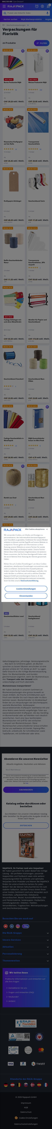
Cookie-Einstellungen (26, 588)
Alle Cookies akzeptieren (35, 529)
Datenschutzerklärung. (30, 580)
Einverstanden (26, 595)
